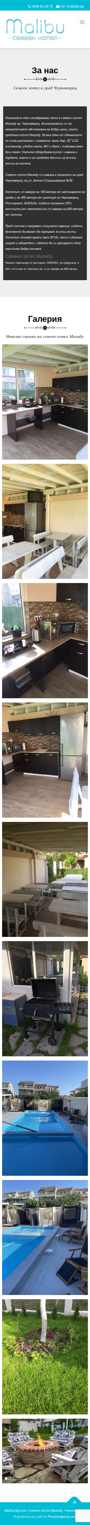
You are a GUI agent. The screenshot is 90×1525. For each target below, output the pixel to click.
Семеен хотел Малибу (29, 256)
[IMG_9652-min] (45, 1118)
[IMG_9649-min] (45, 1237)
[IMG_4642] (45, 760)
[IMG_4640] (45, 521)
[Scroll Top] (74, 1502)
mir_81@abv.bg (72, 6)
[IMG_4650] (45, 998)
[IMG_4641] (45, 402)
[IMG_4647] (45, 879)
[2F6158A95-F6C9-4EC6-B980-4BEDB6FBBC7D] (45, 1451)
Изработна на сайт (28, 1516)
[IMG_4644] (45, 640)
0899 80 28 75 (42, 6)
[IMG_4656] (45, 1357)
